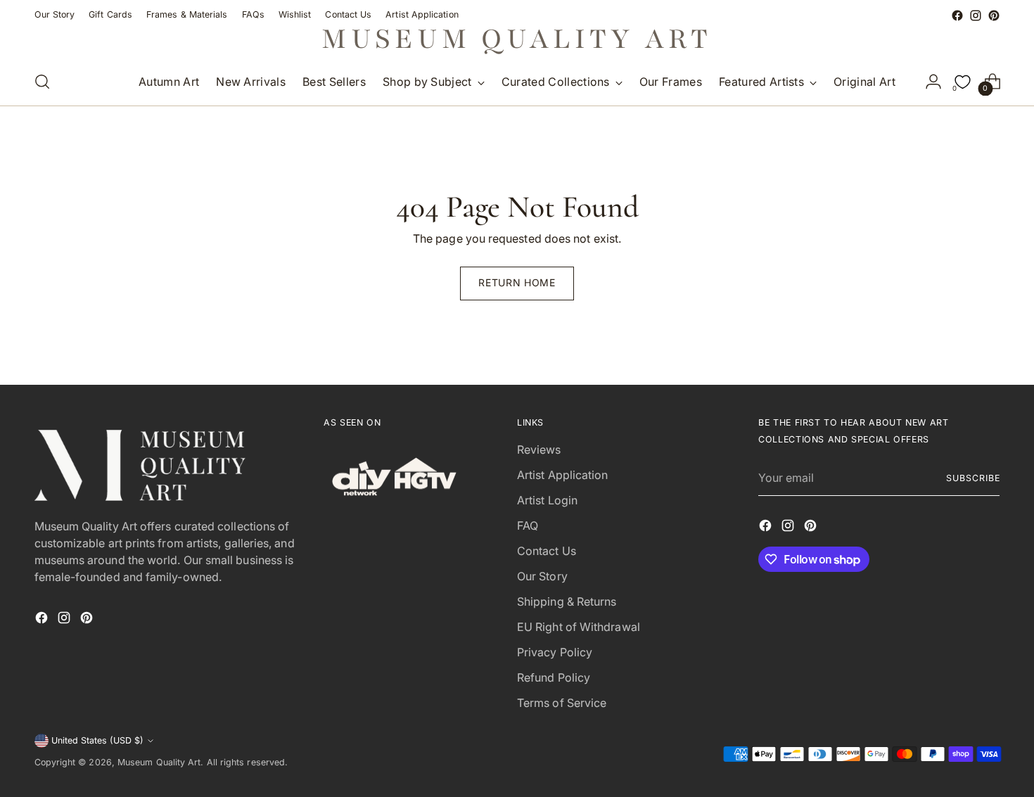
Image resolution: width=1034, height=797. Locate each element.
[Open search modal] (42, 82)
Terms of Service (561, 703)
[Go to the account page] (933, 82)
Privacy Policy (554, 652)
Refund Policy (553, 677)
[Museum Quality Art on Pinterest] (994, 15)
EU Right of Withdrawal (578, 627)
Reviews (539, 449)
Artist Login (547, 500)
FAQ (527, 525)
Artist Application (562, 475)
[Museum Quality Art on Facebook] (957, 15)
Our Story (542, 576)
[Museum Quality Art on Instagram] (975, 15)
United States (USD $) (97, 740)
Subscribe (973, 478)
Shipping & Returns (566, 601)
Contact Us (546, 551)
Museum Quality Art (158, 762)
